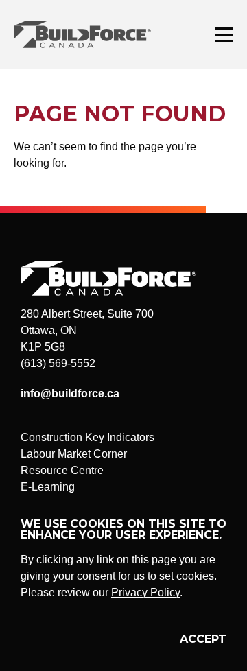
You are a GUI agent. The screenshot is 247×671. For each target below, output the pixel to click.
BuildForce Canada (94, 34)
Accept (203, 639)
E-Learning (48, 487)
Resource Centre (62, 470)
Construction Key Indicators (87, 437)
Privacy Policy (145, 592)
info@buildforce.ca (70, 393)
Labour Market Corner (74, 454)
